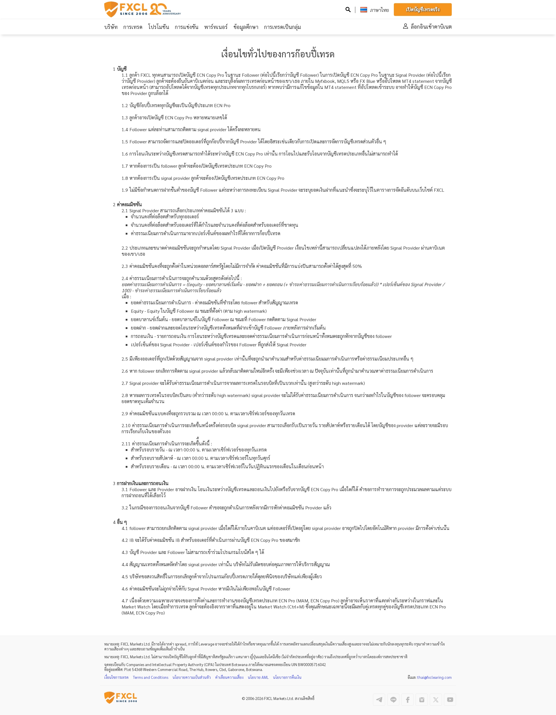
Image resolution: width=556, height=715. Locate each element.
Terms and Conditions (150, 677)
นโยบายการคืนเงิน (287, 677)
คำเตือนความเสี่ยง (229, 677)
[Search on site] (348, 10)
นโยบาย (258, 677)
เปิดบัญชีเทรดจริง (423, 9)
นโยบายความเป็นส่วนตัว (192, 677)
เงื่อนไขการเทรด (116, 677)
